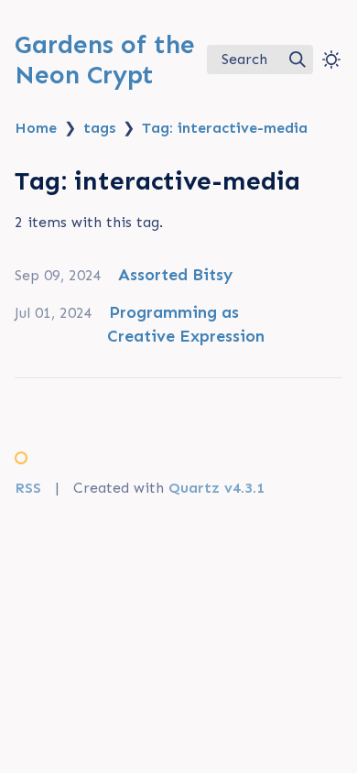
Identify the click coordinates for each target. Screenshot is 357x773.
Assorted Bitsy (175, 275)
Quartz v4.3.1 (216, 487)
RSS (28, 487)
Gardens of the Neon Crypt (105, 59)
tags (99, 127)
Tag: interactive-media (225, 127)
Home (36, 127)
